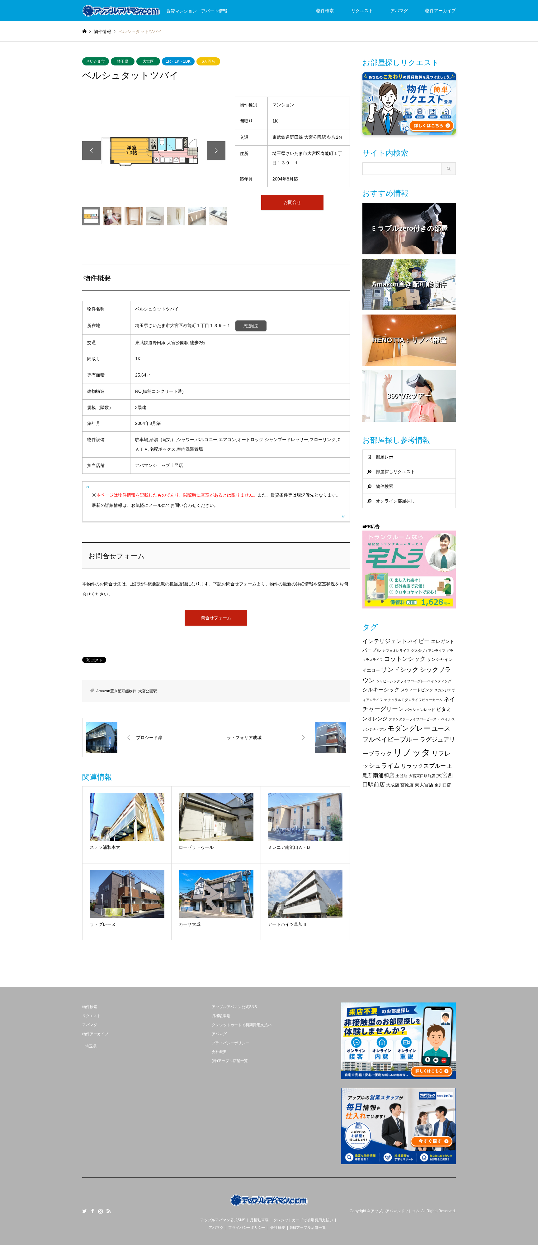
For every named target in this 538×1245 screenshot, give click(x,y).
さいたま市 (95, 61)
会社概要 (219, 1052)
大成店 (392, 784)
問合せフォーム (216, 617)
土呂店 (401, 775)
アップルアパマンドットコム (395, 1211)
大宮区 (148, 61)
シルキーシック (380, 690)
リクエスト (362, 10)
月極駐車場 (221, 1016)
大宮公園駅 (147, 691)
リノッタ (412, 752)
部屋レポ (384, 456)
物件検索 (325, 10)
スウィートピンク (417, 690)
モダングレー (409, 728)
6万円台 (208, 61)
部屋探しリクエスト (395, 471)
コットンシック (405, 659)
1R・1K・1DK (178, 61)
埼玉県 (122, 61)
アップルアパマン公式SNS (234, 1007)
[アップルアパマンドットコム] (269, 1205)
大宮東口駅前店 (422, 776)
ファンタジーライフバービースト (414, 719)
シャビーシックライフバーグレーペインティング (413, 681)
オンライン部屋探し (395, 500)
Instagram (100, 1211)
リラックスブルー (423, 766)
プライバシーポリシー (230, 1043)
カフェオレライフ (396, 650)
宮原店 (406, 784)
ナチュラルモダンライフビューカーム (413, 700)
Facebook (92, 1211)
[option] (153, 150)
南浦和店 (383, 775)
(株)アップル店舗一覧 (230, 1061)
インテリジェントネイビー (396, 641)
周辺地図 (250, 326)
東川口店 (443, 785)
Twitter (84, 1211)
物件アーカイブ (440, 10)
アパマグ (399, 10)
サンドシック (399, 669)
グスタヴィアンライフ (428, 650)
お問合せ (292, 202)
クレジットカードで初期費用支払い (241, 1025)
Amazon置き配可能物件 (116, 691)
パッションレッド (420, 710)
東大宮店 (424, 784)
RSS (108, 1211)
